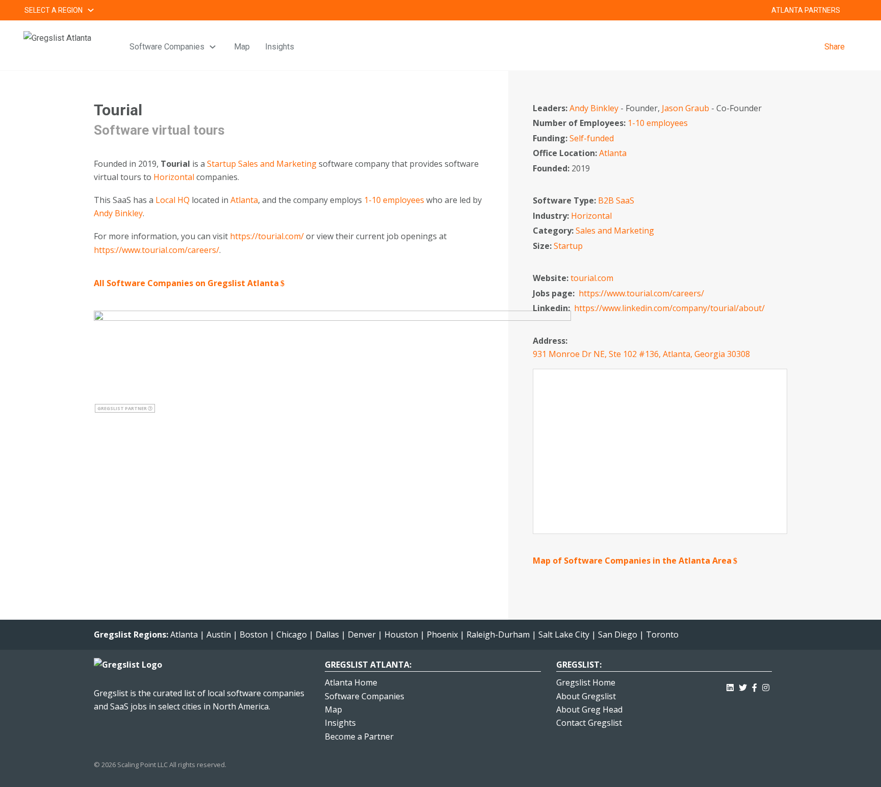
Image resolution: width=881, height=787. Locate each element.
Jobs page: (555, 293)
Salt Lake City (563, 634)
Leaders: (551, 108)
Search (852, 10)
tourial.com (592, 278)
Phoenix (442, 634)
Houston (401, 634)
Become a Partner (359, 736)
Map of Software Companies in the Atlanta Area (632, 560)
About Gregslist (586, 696)
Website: (552, 278)
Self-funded (591, 138)
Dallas (327, 634)
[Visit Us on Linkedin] (730, 686)
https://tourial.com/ (267, 236)
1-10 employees (394, 200)
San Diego (617, 634)
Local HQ (173, 200)
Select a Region (53, 10)
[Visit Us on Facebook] (754, 686)
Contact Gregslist (589, 722)
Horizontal (173, 177)
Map (242, 47)
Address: (551, 340)
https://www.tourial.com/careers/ (156, 250)
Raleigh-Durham (498, 634)
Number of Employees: (580, 123)
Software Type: (565, 200)
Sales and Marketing (277, 163)
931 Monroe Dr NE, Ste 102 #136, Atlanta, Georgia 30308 (641, 354)
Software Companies (166, 47)
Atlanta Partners (805, 10)
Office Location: (566, 153)
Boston (254, 634)
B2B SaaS (616, 200)
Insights (279, 47)
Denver (362, 634)
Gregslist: (579, 664)
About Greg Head (589, 709)
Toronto (662, 634)
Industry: (552, 215)
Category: (554, 230)
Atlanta (244, 200)
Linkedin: (552, 308)
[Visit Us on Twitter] (742, 686)
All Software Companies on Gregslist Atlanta (186, 283)
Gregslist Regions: (132, 634)
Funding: (551, 138)
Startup (221, 163)
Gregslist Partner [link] (122, 408)
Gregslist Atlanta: (368, 664)
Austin (218, 634)
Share (834, 47)
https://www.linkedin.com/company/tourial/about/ (669, 308)
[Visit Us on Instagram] (766, 686)
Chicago (291, 634)
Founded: (552, 168)
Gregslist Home (585, 682)
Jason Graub (685, 108)
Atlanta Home (351, 682)
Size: (543, 245)
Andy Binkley (118, 213)
